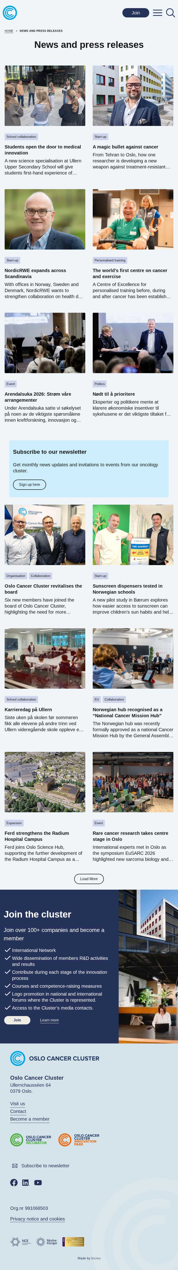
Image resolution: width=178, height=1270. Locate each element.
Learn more (49, 1020)
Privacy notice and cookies (37, 1218)
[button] (157, 12)
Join (136, 12)
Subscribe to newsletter (45, 1165)
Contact (18, 1111)
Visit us (17, 1103)
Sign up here (29, 485)
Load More (89, 879)
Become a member (30, 1119)
